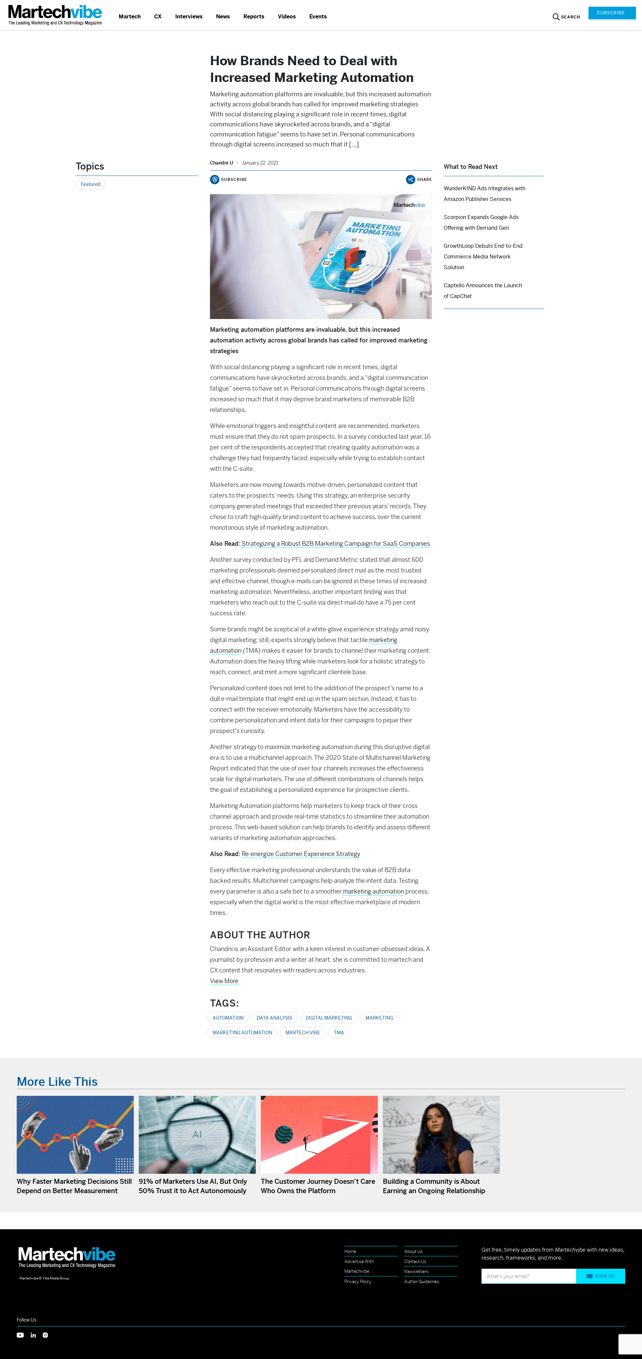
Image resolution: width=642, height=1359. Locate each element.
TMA (339, 1033)
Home (350, 1251)
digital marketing (329, 1018)
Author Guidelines (421, 1281)
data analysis (274, 1018)
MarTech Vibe (303, 1033)
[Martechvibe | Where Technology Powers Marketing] (56, 14)
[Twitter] (24, 1334)
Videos (287, 16)
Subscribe (611, 13)
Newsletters (416, 1271)
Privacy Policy (357, 1281)
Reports (253, 16)
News (223, 16)
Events (318, 16)
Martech (130, 16)
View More (224, 981)
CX (158, 16)
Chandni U (221, 163)
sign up (605, 1276)
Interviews (189, 16)
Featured (90, 184)
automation (228, 1018)
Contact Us (415, 1261)
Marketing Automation (242, 1033)
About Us (413, 1251)
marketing (379, 1018)
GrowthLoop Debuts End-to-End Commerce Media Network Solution (483, 256)
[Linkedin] (37, 1334)
